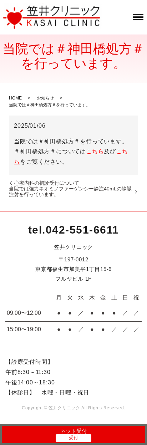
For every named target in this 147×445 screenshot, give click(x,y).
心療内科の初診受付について (46, 183)
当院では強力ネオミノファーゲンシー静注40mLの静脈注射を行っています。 (70, 191)
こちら (95, 151)
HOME (15, 98)
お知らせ (45, 98)
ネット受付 (73, 431)
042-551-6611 (82, 230)
